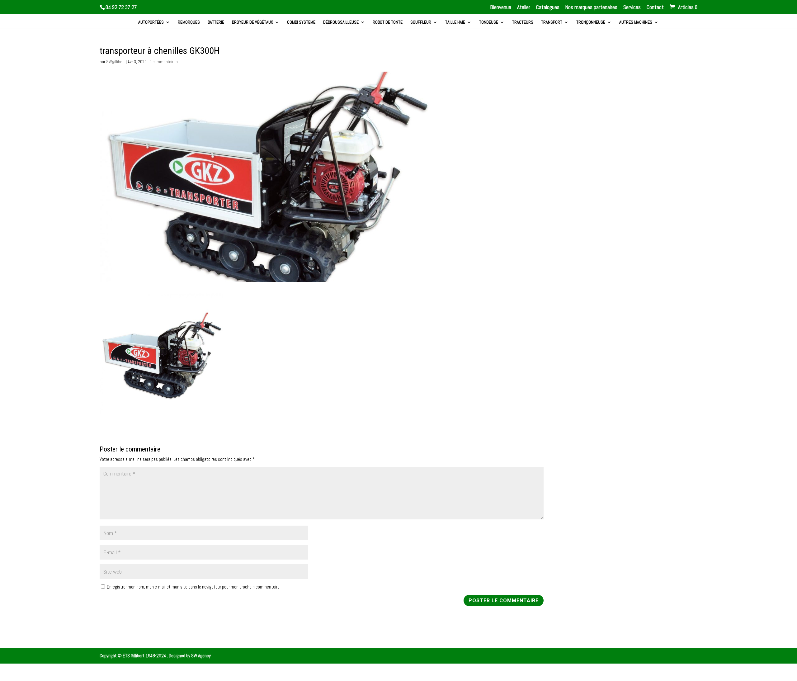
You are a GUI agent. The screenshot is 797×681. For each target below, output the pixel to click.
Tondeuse (488, 22)
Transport (551, 22)
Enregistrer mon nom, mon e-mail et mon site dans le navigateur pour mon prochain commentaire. (194, 587)
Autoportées (151, 22)
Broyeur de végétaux (252, 22)
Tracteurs (522, 22)
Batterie (216, 22)
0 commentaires (163, 61)
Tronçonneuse (590, 22)
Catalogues (547, 8)
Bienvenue (500, 8)
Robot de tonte (388, 22)
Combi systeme (301, 22)
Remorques (189, 22)
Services (632, 8)
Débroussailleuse (341, 22)
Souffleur (420, 22)
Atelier (523, 8)
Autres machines (635, 22)
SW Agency (201, 656)
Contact (655, 8)
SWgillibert (115, 61)
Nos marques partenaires (591, 8)
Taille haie (455, 22)
